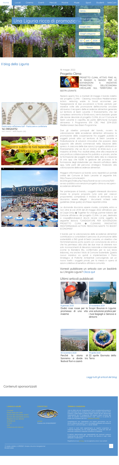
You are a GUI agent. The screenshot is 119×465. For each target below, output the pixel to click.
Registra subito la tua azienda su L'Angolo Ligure (30, 149)
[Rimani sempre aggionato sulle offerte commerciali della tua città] (29, 226)
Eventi (41, 2)
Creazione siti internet (15, 427)
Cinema (29, 2)
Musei (76, 2)
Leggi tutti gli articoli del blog (101, 377)
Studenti (100, 2)
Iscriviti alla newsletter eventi (17, 415)
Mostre (65, 2)
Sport (88, 2)
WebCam (111, 2)
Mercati (53, 2)
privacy (81, 441)
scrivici (39, 421)
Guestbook (11, 421)
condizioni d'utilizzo (93, 418)
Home (6, 2)
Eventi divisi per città (14, 413)
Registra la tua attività (15, 419)
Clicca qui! (89, 272)
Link (8, 425)
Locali (17, 2)
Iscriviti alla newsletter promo (18, 417)
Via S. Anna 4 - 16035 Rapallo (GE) (24, 128)
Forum (9, 423)
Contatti (10, 410)
